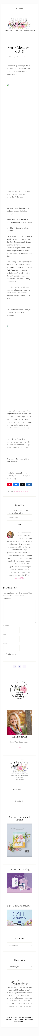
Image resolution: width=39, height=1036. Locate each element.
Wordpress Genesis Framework (15, 1019)
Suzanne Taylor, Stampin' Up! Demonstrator (19, 24)
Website (6, 643)
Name (6, 626)
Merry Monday (24, 491)
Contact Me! (19, 578)
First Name (19, 780)
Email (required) (19, 789)
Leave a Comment (25, 57)
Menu (21, 8)
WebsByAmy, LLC (19, 1021)
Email (5, 635)
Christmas (17, 491)
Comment (7, 599)
